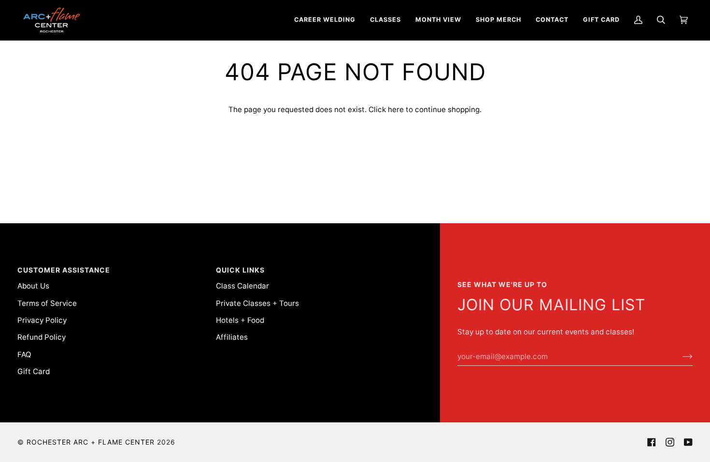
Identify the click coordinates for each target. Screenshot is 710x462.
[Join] (680, 356)
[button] (325, 20)
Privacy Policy (42, 320)
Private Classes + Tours (257, 303)
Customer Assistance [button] (63, 270)
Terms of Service (47, 303)
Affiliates (232, 337)
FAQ (24, 354)
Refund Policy (41, 337)
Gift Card (33, 371)
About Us (33, 285)
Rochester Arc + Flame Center (91, 442)
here (396, 109)
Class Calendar (242, 285)
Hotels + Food (240, 320)
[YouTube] (688, 442)
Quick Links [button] (240, 270)
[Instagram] (670, 442)
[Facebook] (651, 442)
